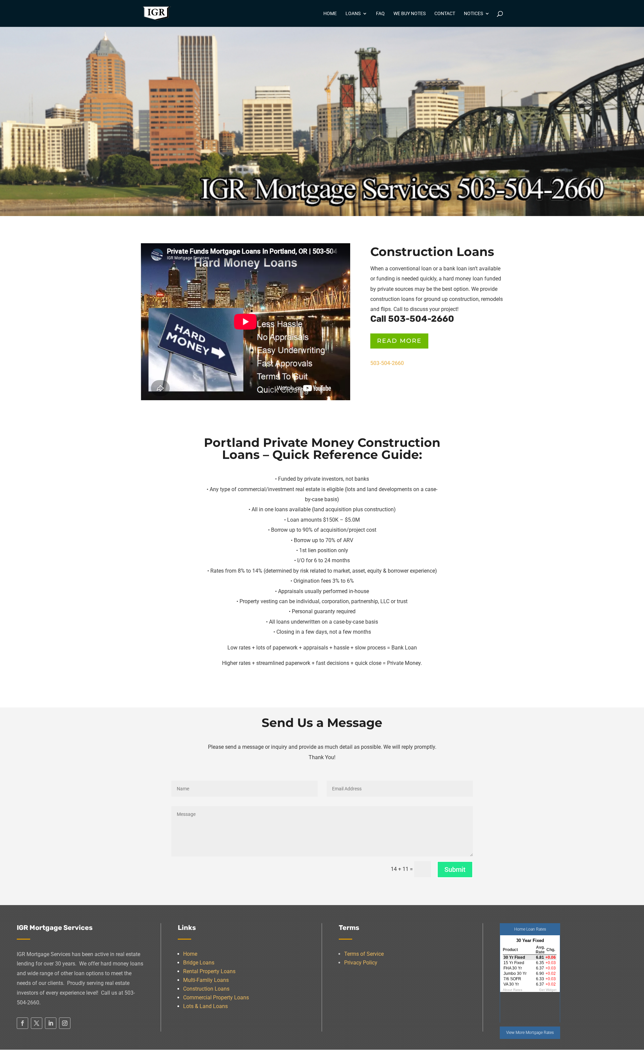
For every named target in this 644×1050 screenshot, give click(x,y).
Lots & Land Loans (205, 1006)
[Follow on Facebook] (22, 1023)
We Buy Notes (409, 13)
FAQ (380, 13)
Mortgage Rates (540, 1032)
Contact (444, 13)
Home (330, 13)
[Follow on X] (36, 1023)
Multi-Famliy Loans (206, 980)
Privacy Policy (360, 962)
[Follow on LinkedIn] (50, 1023)
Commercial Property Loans (216, 997)
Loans (353, 13)
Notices (473, 13)
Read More (399, 341)
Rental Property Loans (209, 971)
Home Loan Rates (530, 929)
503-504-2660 (387, 363)
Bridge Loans (198, 962)
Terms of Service (364, 954)
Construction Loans (206, 989)
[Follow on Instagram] (64, 1023)
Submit (455, 869)
